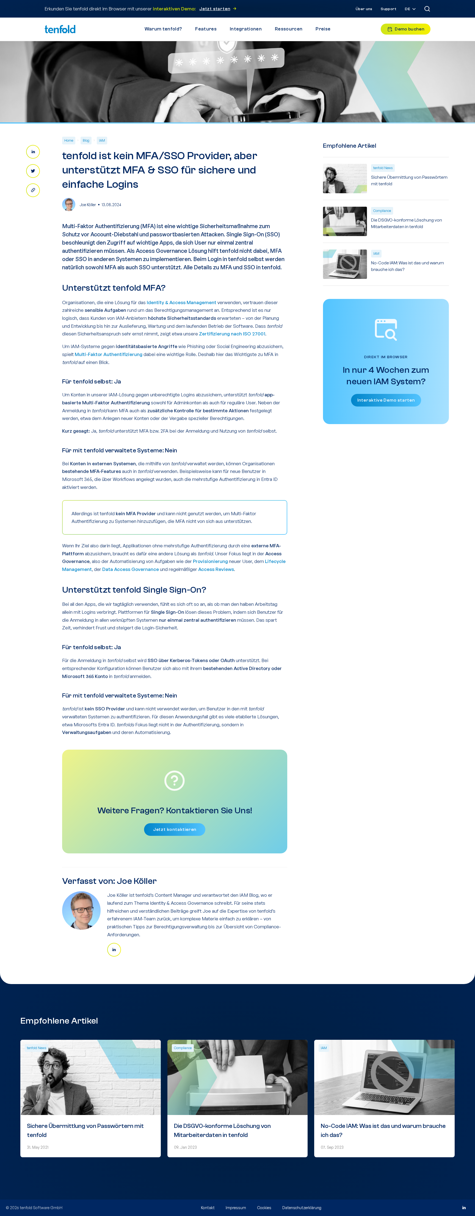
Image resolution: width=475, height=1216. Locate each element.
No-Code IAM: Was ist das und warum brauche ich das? (407, 266)
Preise (323, 29)
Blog (86, 140)
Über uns (364, 9)
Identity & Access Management (181, 302)
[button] (411, 9)
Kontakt (208, 1207)
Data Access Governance (130, 569)
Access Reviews (216, 569)
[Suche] (427, 8)
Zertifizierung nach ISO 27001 (232, 334)
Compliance (382, 211)
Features (206, 29)
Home (68, 140)
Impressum (236, 1207)
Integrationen (246, 29)
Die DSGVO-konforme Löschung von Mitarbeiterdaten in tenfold (406, 223)
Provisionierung (210, 561)
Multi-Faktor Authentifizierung (108, 354)
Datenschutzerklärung (301, 1207)
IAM (102, 140)
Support (388, 9)
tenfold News (383, 168)
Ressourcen (288, 29)
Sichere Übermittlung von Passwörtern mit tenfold (409, 180)
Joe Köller (88, 204)
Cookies (264, 1207)
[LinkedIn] (463, 1207)
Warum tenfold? (163, 29)
